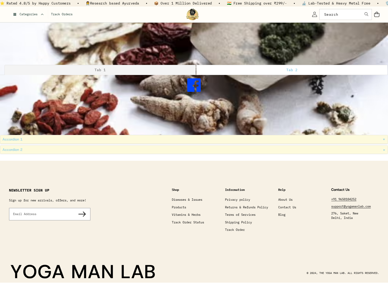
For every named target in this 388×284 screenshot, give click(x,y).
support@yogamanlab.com (351, 206)
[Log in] (314, 14)
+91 (334, 199)
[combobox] (345, 14)
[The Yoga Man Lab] (192, 14)
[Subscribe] (82, 214)
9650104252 (347, 199)
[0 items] (377, 14)
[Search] (366, 14)
